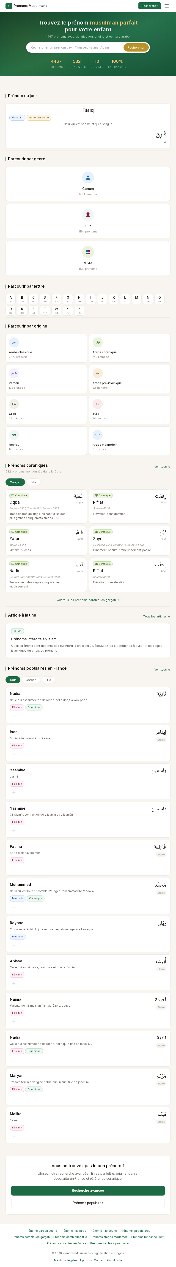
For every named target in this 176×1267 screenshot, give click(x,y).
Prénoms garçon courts (41, 1230)
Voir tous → (162, 466)
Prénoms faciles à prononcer (109, 1243)
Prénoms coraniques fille (70, 1237)
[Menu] (166, 6)
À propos (86, 1260)
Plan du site (114, 1260)
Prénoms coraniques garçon (31, 1237)
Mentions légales (65, 1260)
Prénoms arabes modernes (109, 1237)
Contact (99, 1260)
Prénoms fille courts (103, 1230)
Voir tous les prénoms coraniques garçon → (88, 600)
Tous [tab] (12, 680)
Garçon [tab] (31, 680)
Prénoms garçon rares (135, 1230)
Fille (33, 482)
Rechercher (150, 6)
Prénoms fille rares (73, 1230)
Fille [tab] (48, 680)
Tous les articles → (156, 616)
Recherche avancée (88, 1190)
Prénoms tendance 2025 (147, 1237)
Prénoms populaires (88, 1203)
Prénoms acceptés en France (67, 1243)
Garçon (15, 482)
